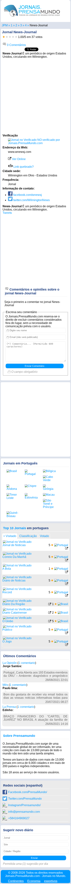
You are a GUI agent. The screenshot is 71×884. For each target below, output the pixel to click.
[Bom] (10, 36)
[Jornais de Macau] (49, 494)
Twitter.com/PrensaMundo (25, 798)
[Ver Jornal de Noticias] (66, 548)
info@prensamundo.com (24, 811)
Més (5, 684)
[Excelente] (16, 36)
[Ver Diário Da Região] (49, 604)
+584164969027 (18, 818)
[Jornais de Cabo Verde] (49, 478)
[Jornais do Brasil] (13, 471)
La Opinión (10, 662)
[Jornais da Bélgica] (49, 471)
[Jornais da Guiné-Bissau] (13, 514)
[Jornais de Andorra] (13, 487)
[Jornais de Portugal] (31, 472)
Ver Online (18, 159)
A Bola (6, 568)
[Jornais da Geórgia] (49, 487)
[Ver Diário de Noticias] (66, 584)
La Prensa (9, 706)
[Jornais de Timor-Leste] (13, 496)
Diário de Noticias (13, 580)
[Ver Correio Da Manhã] (66, 560)
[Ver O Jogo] (66, 645)
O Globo (7, 621)
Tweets (7, 212)
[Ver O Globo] (49, 621)
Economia (33, 881)
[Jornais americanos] (11, 25)
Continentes (16, 881)
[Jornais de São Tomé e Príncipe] (49, 504)
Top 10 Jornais (14, 528)
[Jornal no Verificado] (17, 541)
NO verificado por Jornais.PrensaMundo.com (34, 141)
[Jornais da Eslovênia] (31, 496)
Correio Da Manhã (14, 556)
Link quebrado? (23, 166)
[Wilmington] (26, 25)
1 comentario (26, 662)
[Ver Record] (66, 595)
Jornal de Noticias (14, 545)
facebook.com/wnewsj (27, 194)
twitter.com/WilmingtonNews (31, 200)
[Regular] (7, 36)
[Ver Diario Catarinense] (49, 612)
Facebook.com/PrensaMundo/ (27, 792)
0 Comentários (16, 44)
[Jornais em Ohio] (21, 25)
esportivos (50, 881)
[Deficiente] (4, 36)
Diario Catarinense (14, 612)
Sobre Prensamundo (19, 736)
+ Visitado (9, 536)
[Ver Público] (66, 633)
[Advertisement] (35, 95)
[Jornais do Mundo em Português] (32, 17)
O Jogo (7, 641)
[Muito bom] (13, 36)
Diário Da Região (13, 604)
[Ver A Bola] (66, 572)
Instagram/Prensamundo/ (24, 805)
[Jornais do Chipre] (31, 486)
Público (7, 629)
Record (7, 592)
